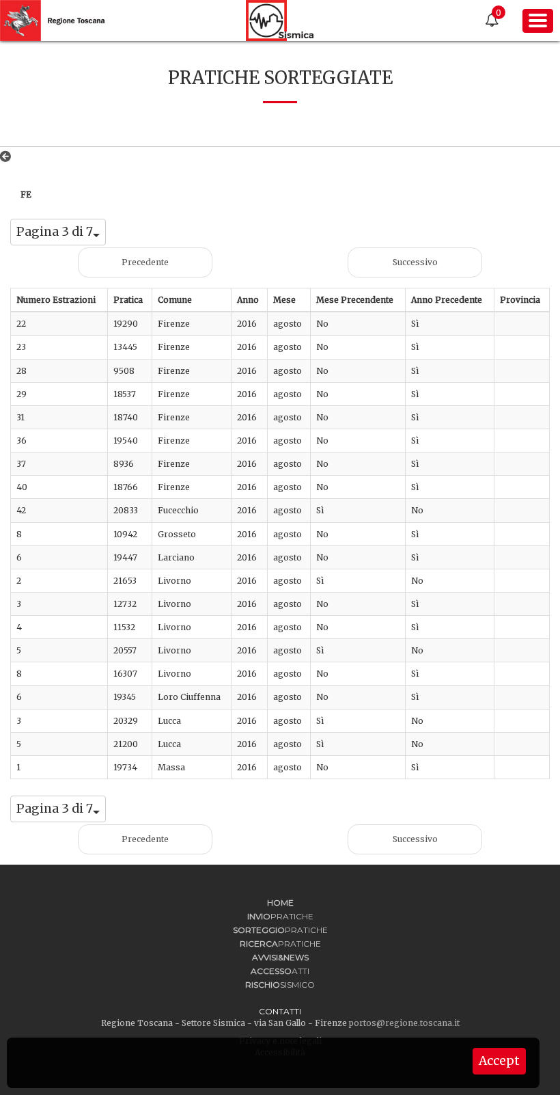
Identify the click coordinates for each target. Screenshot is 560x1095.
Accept (499, 1060)
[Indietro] (8, 156)
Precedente (145, 262)
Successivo (415, 262)
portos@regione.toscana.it (404, 1023)
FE (25, 194)
